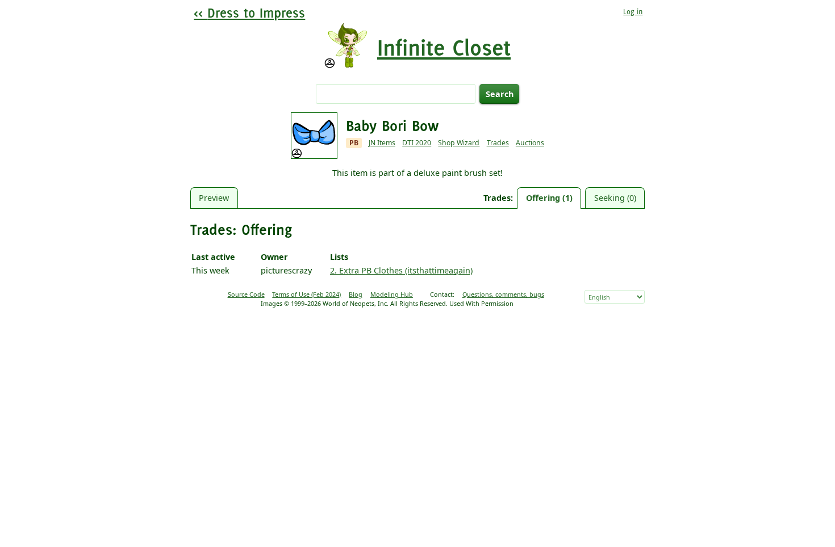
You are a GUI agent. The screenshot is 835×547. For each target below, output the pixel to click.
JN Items (382, 143)
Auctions (530, 143)
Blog (355, 294)
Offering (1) (549, 197)
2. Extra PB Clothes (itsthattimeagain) (401, 270)
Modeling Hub (391, 294)
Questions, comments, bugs (503, 294)
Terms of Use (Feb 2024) (306, 294)
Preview (214, 197)
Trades (498, 143)
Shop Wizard (458, 143)
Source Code (246, 294)
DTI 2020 (416, 143)
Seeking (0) (615, 197)
